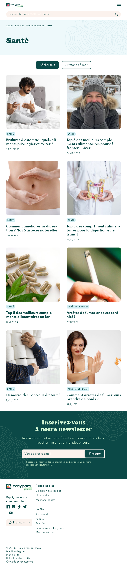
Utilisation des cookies (48, 491)
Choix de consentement (19, 562)
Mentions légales (45, 500)
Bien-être (41, 524)
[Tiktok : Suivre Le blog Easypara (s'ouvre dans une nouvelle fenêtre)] (19, 507)
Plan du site (42, 495)
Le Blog (41, 509)
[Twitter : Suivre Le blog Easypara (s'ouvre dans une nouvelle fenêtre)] (25, 507)
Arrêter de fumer (76, 65)
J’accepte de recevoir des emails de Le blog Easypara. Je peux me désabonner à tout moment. (58, 463)
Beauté (40, 519)
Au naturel (42, 514)
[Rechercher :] (63, 14)
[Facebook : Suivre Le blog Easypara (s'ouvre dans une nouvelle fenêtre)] (8, 507)
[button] (119, 5)
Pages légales (45, 486)
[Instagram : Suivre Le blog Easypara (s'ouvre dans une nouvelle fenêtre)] (13, 507)
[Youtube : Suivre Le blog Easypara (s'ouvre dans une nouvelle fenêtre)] (10, 514)
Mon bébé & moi (45, 532)
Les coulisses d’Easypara (50, 528)
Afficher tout (47, 65)
